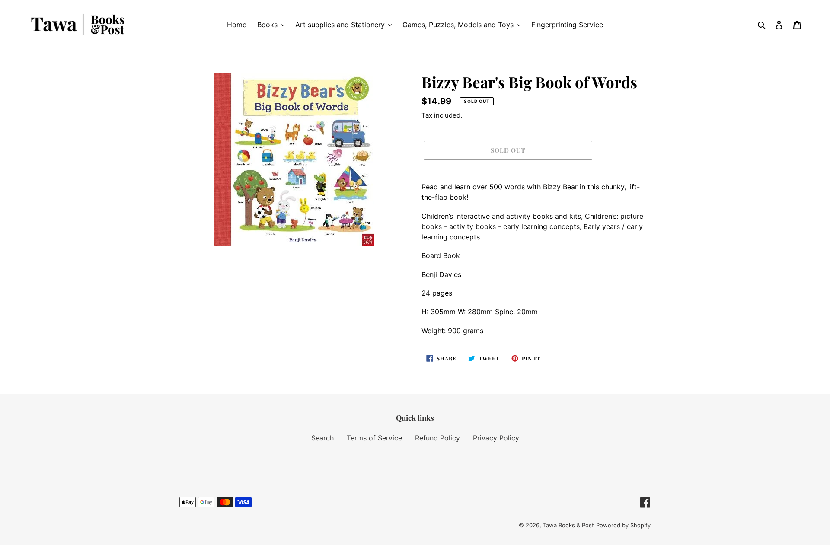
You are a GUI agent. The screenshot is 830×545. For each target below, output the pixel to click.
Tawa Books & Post (568, 525)
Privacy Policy (496, 437)
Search (322, 437)
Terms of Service (374, 437)
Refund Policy (437, 437)
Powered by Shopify (623, 525)
